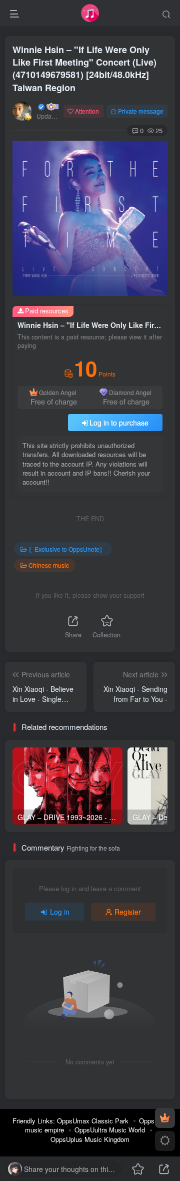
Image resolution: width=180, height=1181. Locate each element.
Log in (60, 912)
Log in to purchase (119, 423)
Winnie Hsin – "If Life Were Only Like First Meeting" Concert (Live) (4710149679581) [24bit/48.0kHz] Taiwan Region (84, 68)
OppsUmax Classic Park (92, 1120)
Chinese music (48, 565)
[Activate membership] (165, 1118)
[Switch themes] (165, 1141)
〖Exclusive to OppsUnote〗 (67, 549)
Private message (141, 111)
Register (127, 912)
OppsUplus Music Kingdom (90, 1139)
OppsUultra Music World (109, 1129)
